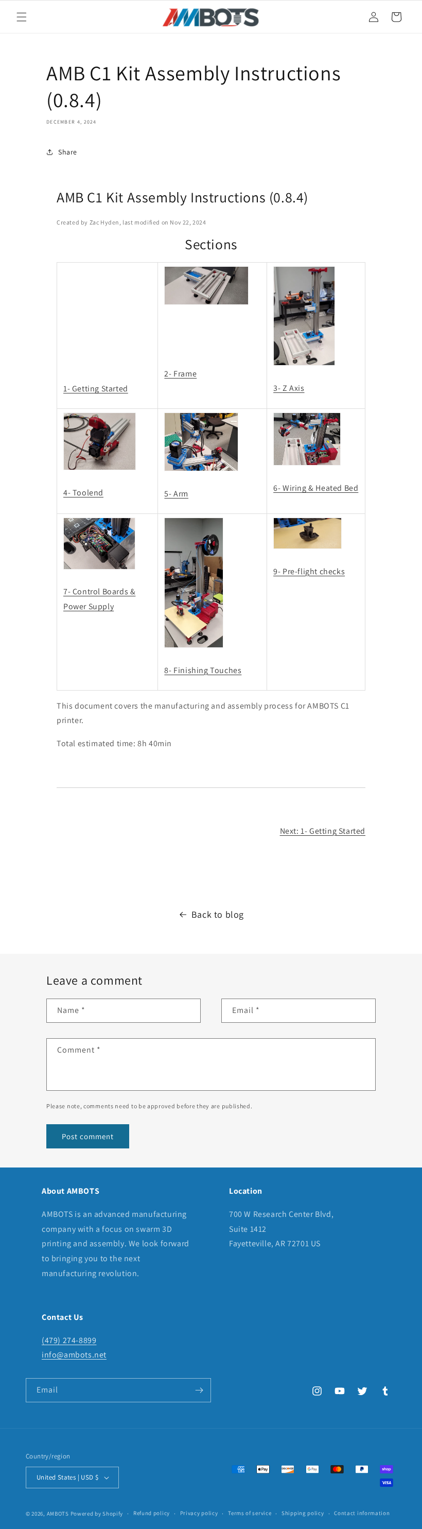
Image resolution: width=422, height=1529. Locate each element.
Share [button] (67, 152)
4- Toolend (83, 492)
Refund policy (151, 1513)
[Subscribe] (199, 1390)
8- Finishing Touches (202, 670)
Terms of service (249, 1513)
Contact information (362, 1513)
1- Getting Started (95, 388)
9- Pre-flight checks (309, 571)
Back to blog (217, 914)
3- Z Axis (288, 388)
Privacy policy (199, 1513)
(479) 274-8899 (69, 1340)
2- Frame (180, 373)
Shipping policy (303, 1513)
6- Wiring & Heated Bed (315, 488)
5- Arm (176, 493)
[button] (21, 17)
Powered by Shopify (97, 1513)
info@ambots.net (74, 1354)
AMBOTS (59, 1513)
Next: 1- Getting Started (322, 831)
